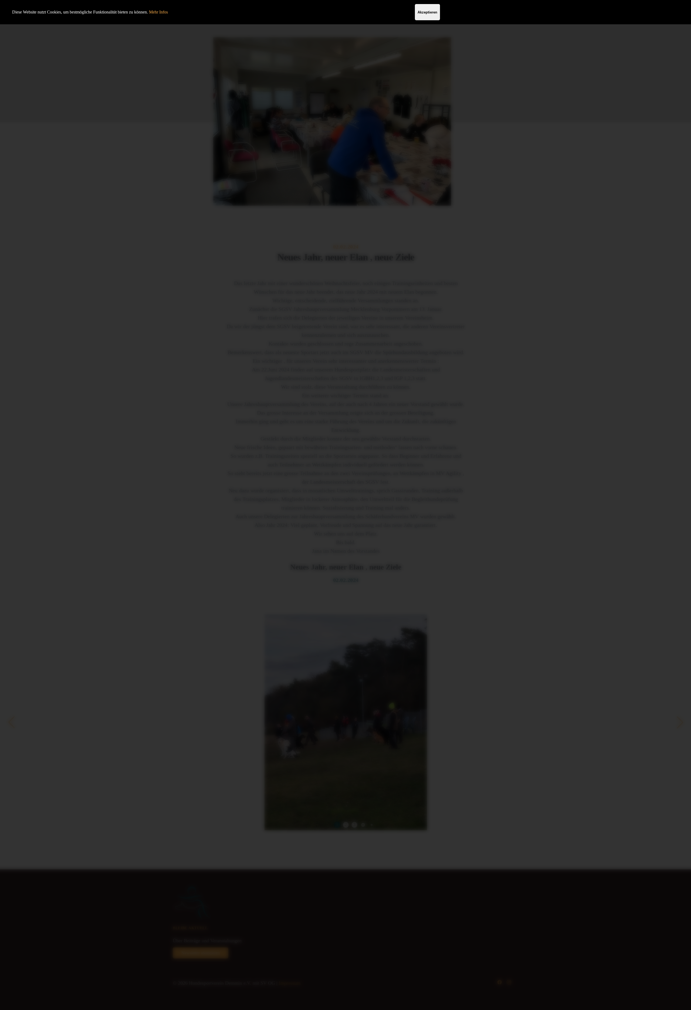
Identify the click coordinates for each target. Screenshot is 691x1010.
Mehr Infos (158, 12)
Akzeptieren (427, 12)
